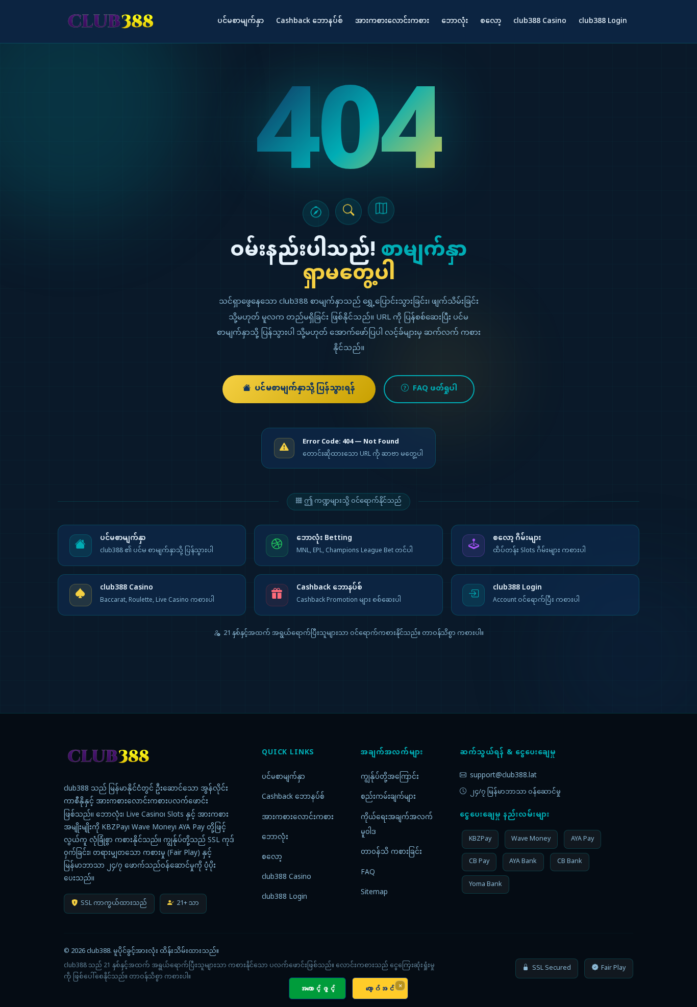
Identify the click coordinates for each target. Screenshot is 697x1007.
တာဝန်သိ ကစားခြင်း (391, 852)
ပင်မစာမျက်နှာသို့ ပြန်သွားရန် (305, 388)
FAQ (368, 872)
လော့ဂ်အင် (380, 988)
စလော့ (490, 21)
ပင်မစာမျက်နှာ (240, 21)
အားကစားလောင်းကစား (392, 21)
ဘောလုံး (454, 21)
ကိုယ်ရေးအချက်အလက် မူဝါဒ (397, 825)
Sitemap (374, 892)
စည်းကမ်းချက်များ (388, 797)
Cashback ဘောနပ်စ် (309, 21)
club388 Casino (539, 21)
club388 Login (603, 21)
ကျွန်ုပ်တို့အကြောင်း (390, 777)
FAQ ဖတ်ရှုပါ (435, 389)
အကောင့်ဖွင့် (317, 988)
